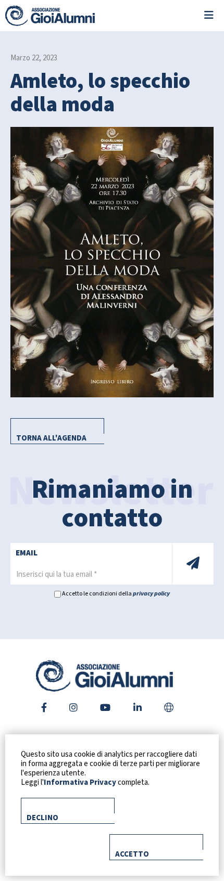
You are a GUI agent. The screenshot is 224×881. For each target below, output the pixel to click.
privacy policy (151, 593)
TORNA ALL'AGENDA (51, 438)
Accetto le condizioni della (115, 594)
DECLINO (42, 817)
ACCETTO (132, 854)
